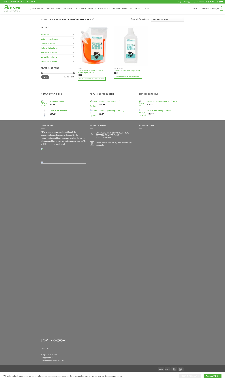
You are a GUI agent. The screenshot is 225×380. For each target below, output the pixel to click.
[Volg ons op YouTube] (222, 2)
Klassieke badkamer (49, 52)
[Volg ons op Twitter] (211, 2)
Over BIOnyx (37, 9)
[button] (199, 2)
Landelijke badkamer (49, 57)
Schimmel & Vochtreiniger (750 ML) (127, 71)
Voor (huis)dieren (102, 9)
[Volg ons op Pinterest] (217, 2)
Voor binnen (81, 9)
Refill (90, 9)
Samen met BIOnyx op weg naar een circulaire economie (114, 143)
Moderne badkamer (49, 61)
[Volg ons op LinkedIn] (220, 2)
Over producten (53, 9)
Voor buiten (69, 9)
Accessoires (127, 9)
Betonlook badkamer (49, 39)
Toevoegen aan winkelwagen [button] (91, 79)
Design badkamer (48, 43)
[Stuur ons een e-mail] (213, 2)
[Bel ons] (215, 2)
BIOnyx (146, 9)
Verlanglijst (187, 2)
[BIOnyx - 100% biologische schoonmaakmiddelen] (13, 9)
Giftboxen (116, 9)
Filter (45, 77)
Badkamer (45, 34)
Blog (179, 2)
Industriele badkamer (49, 48)
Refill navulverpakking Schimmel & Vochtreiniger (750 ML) (90, 71)
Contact (137, 9)
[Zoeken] (29, 9)
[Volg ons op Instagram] (208, 2)
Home (44, 19)
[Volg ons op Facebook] (206, 2)
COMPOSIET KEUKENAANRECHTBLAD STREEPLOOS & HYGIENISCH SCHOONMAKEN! (112, 135)
